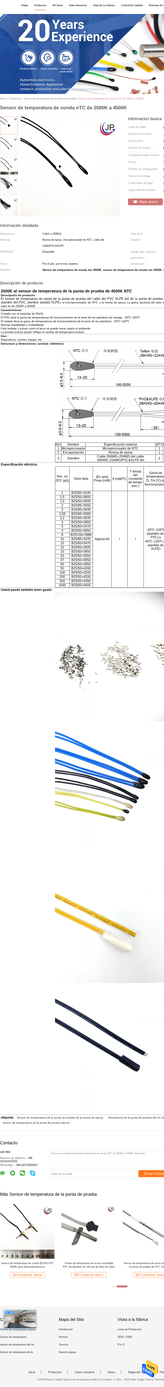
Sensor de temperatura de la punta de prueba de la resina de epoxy (60, 1117)
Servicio (63, 1344)
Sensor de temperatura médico (18, 1329)
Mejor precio (148, 202)
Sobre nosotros (78, 5)
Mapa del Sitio (137, 1372)
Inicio (31, 1372)
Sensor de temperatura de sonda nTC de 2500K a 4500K (111, 98)
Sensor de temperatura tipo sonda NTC (88, 1263)
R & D (121, 1344)
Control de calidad (132, 5)
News (111, 1372)
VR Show (57, 5)
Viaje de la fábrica (104, 5)
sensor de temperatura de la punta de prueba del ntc (36, 1122)
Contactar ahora (30, 1275)
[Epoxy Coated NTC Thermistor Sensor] (70, 215)
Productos (40, 5)
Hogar (24, 5)
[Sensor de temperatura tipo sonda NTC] (88, 1231)
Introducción (66, 1329)
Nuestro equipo (67, 1352)
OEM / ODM (125, 1336)
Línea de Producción (129, 1329)
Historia (63, 1336)
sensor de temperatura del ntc (17, 1344)
